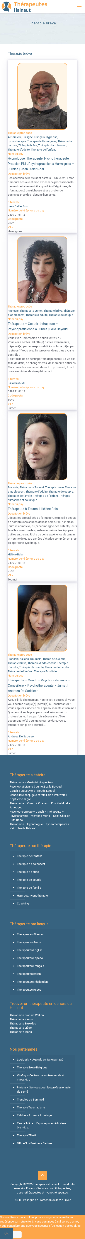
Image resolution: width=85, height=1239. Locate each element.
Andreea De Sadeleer (21, 736)
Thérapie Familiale (45, 671)
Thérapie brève (28, 145)
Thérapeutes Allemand (31, 934)
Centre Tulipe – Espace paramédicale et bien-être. (42, 1125)
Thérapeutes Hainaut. (46, 1184)
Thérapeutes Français (30, 966)
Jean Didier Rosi (18, 206)
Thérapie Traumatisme (31, 1107)
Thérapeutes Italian (29, 973)
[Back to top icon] (42, 1175)
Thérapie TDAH (26, 1135)
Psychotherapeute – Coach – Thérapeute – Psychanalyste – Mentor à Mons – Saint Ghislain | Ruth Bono (40, 816)
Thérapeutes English (29, 950)
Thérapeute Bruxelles (23, 1023)
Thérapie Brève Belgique (32, 1067)
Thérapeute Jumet (31, 310)
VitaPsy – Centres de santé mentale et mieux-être (40, 1077)
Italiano (24, 658)
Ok (6, 1233)
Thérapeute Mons (21, 1031)
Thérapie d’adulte (19, 149)
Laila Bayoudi (16, 383)
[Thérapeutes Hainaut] (24, 6)
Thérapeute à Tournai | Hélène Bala (33, 509)
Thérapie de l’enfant (43, 149)
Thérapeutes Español (30, 958)
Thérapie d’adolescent (52, 145)
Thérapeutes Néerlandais (32, 981)
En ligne (28, 137)
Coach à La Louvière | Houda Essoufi (33, 790)
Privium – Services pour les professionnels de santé (44, 1089)
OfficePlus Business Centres (34, 1143)
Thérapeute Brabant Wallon (27, 1015)
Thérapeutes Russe (29, 989)
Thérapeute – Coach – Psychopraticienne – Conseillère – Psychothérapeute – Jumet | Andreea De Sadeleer (39, 685)
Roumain (35, 658)
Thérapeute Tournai (32, 487)
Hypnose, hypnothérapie (32, 895)
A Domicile (15, 137)
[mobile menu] (79, 6)
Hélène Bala (15, 554)
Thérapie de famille (20, 495)
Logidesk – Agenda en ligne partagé (40, 1059)
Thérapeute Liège (21, 1027)
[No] (17, 1234)
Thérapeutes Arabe (29, 942)
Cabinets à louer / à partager (35, 1115)
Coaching (23, 903)
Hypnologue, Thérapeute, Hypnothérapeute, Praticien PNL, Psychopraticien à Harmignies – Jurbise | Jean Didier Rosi (41, 163)
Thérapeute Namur (21, 1019)
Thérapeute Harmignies (41, 141)
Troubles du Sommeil (30, 1099)
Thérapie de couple (61, 315)
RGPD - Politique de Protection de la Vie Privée (42, 1200)
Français (39, 137)
